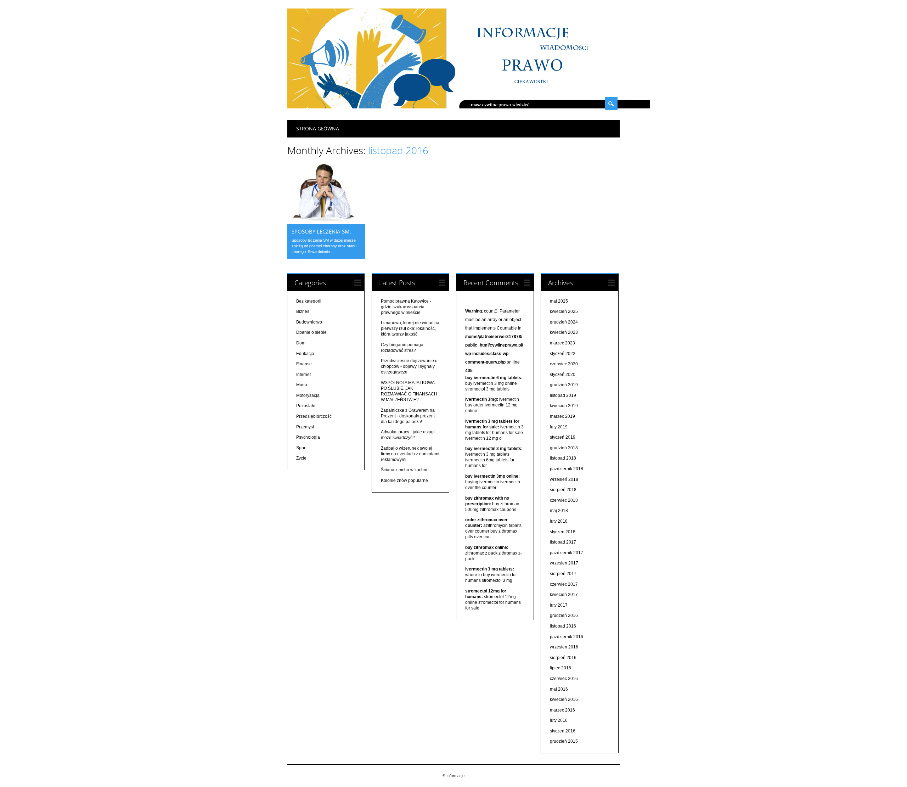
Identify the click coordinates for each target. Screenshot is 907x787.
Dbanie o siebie (311, 332)
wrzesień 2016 (564, 647)
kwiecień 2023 (564, 332)
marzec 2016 (562, 710)
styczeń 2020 (562, 374)
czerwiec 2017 (564, 584)
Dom (300, 343)
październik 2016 (566, 636)
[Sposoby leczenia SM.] (326, 222)
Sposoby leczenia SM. (321, 231)
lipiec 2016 (560, 667)
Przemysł (305, 427)
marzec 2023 (562, 343)
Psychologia (308, 437)
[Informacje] (468, 106)
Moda (301, 384)
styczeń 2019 (562, 437)
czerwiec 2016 (564, 678)
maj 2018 (559, 510)
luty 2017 (559, 605)
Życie (301, 458)
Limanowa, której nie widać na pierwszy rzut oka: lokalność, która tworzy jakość (410, 328)
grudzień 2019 (564, 384)
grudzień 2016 (564, 615)
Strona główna (317, 128)
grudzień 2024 (564, 322)
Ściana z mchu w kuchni (404, 469)
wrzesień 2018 (564, 479)
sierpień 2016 (563, 657)
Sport (301, 447)
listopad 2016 (563, 626)
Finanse (304, 363)
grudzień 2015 (564, 741)
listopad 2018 (563, 458)
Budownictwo (309, 322)
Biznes (302, 311)
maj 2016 (559, 689)
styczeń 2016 (562, 731)
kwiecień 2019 (564, 405)
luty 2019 (559, 427)
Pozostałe (305, 405)
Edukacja (305, 353)
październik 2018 (566, 468)
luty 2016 (559, 720)
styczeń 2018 (562, 531)
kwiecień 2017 (564, 594)
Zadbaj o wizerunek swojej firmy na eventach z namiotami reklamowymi (410, 454)
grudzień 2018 (564, 447)
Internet (303, 374)
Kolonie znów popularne (404, 480)
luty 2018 (559, 521)
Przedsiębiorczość (314, 416)
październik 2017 (566, 552)
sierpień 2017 (563, 573)
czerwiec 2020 (564, 363)
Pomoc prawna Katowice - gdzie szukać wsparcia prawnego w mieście (406, 307)
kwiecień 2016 (564, 699)
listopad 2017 (563, 542)
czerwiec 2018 (564, 500)
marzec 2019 (562, 416)
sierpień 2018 (563, 489)
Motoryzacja (308, 395)
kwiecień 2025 (564, 311)
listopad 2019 (563, 395)
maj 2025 (559, 301)
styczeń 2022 (562, 353)
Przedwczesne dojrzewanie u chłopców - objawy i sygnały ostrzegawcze (409, 366)
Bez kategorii (308, 301)
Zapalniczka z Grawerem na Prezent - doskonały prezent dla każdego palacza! (408, 416)
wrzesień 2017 (564, 563)
